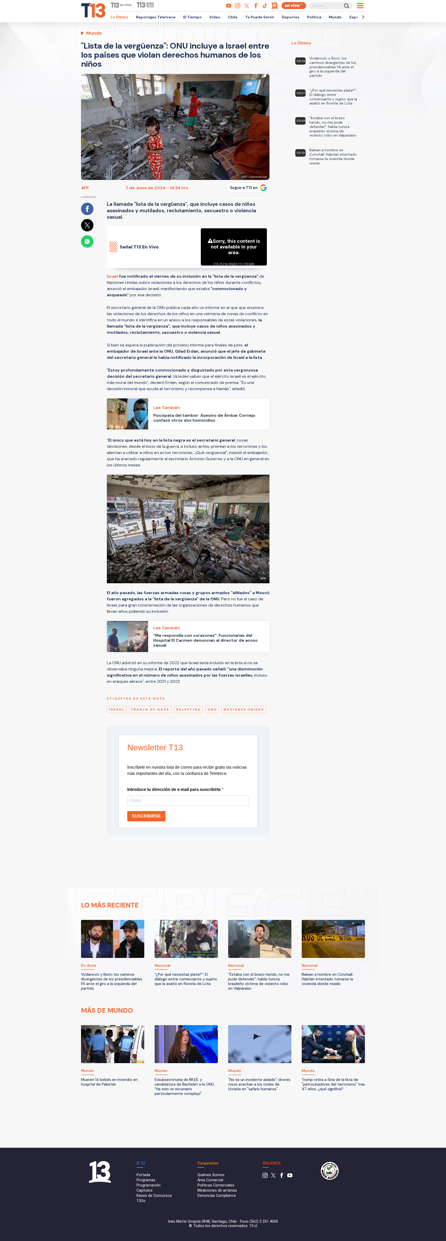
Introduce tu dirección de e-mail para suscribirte (174, 789)
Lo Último (119, 17)
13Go (141, 1201)
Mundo (335, 17)
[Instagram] (265, 1177)
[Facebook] (281, 1177)
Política (314, 17)
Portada (143, 1175)
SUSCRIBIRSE (146, 816)
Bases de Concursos (154, 1195)
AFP (85, 188)
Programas (146, 1180)
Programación (149, 1185)
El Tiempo (192, 17)
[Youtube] (289, 1177)
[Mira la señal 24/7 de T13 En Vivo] (294, 5)
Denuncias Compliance (216, 1195)
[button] (362, 17)
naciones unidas (244, 709)
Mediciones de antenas (217, 1190)
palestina (188, 709)
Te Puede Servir (259, 17)
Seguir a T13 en (244, 187)
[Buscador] (346, 5)
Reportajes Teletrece (156, 17)
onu (212, 709)
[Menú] (360, 6)
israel (116, 709)
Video (214, 17)
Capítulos (145, 1190)
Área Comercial (210, 1180)
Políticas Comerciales (215, 1185)
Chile (232, 17)
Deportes (290, 17)
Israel (112, 276)
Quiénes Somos (211, 1175)
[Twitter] (273, 1177)
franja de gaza (150, 709)
